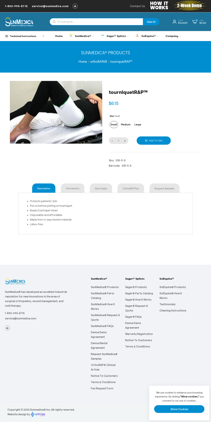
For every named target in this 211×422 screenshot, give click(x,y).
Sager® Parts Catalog (139, 293)
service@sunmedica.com (20, 318)
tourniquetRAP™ (121, 62)
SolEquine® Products (172, 287)
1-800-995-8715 (15, 313)
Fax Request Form (102, 388)
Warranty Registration (139, 334)
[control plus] (125, 140)
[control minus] (111, 140)
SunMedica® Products (105, 53)
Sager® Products (136, 287)
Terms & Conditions (103, 382)
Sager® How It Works (138, 299)
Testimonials (167, 304)
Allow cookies (179, 409)
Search (151, 21)
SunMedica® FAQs (102, 326)
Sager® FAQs (133, 316)
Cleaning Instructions (172, 310)
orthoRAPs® (98, 62)
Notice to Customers (104, 375)
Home (82, 62)
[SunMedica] (19, 21)
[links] (76, 6)
